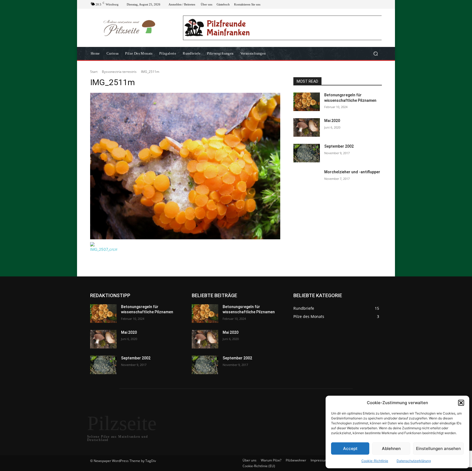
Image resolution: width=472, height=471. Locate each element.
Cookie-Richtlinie (374, 461)
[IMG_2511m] (185, 166)
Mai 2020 (332, 120)
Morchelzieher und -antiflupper (352, 172)
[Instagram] (359, 4)
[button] (461, 403)
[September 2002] (306, 153)
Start (94, 71)
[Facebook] (352, 4)
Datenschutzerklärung (414, 461)
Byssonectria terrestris (119, 71)
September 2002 (339, 146)
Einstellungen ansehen (438, 448)
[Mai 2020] (306, 127)
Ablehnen (391, 448)
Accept (350, 448)
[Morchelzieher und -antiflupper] (306, 178)
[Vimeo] (372, 4)
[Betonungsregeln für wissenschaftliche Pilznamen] (306, 102)
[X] (365, 4)
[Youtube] (378, 4)
